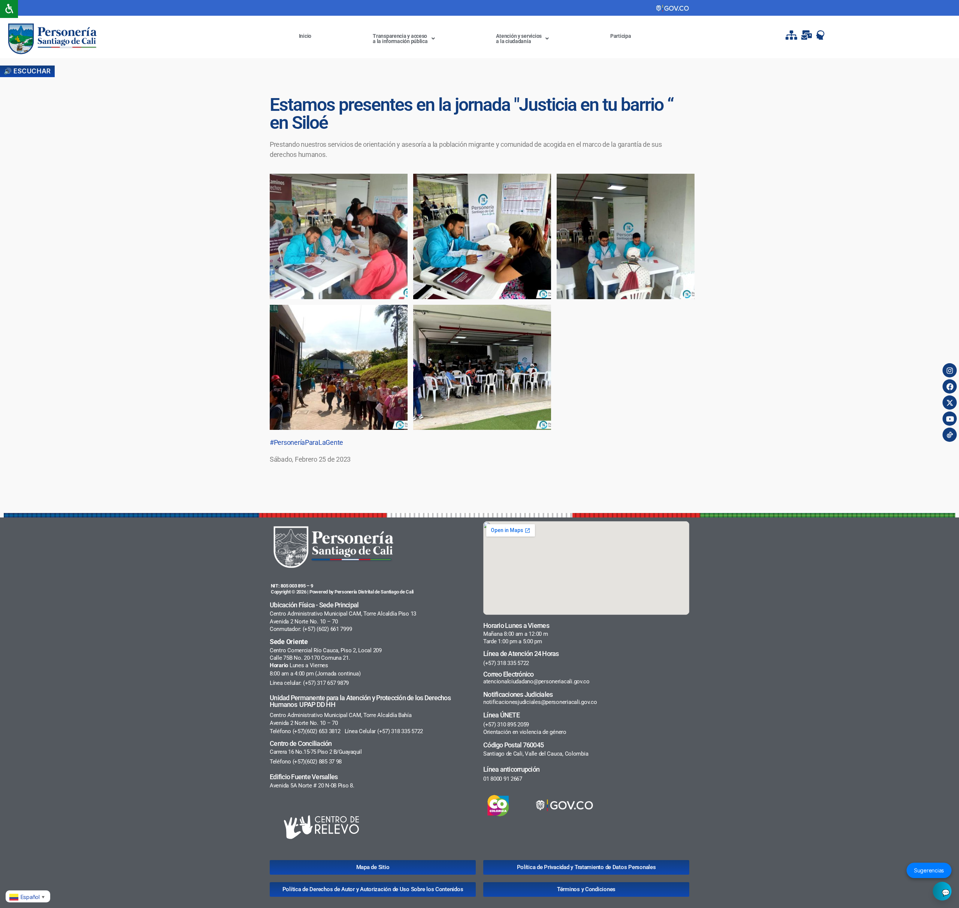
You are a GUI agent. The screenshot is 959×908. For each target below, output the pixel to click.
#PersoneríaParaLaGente (306, 442)
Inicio (305, 36)
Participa (620, 36)
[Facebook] (950, 386)
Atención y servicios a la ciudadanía (519, 38)
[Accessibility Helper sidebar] (9, 9)
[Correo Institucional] (807, 35)
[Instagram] (950, 370)
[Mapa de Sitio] (792, 35)
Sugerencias (929, 870)
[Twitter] (950, 402)
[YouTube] (950, 419)
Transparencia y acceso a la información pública (400, 38)
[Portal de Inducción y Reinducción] (822, 35)
